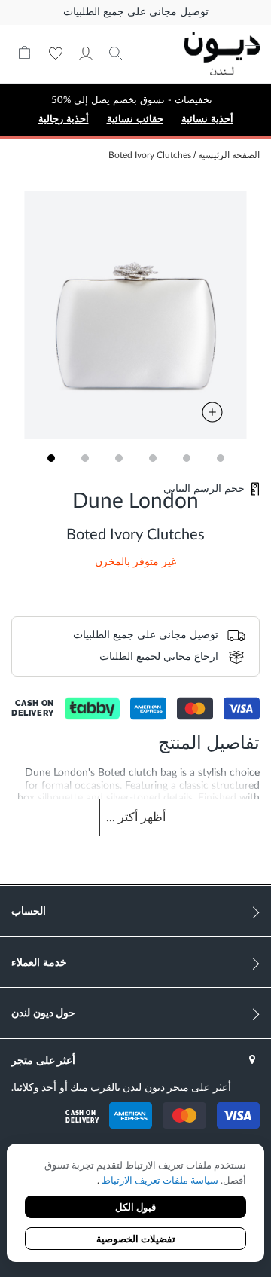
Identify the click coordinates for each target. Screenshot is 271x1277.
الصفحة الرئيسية (229, 155)
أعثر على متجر (43, 1059)
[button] (51, 458)
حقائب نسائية (135, 118)
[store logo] (222, 53)
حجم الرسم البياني (205, 489)
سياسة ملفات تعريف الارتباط (158, 1181)
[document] (135, 1204)
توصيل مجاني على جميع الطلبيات (136, 12)
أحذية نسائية (207, 118)
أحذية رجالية (63, 118)
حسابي (86, 53)
